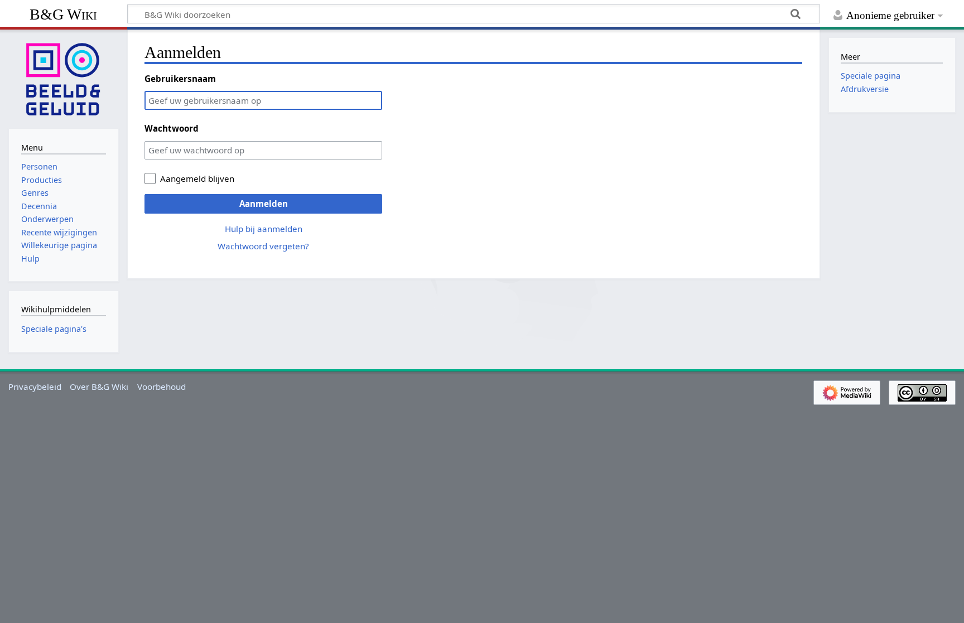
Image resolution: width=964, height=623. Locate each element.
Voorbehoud (161, 386)
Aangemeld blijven (197, 178)
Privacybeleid (34, 386)
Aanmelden (263, 203)
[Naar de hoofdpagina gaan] (63, 78)
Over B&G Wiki (99, 386)
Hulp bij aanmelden (263, 228)
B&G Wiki (63, 14)
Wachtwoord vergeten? (263, 246)
